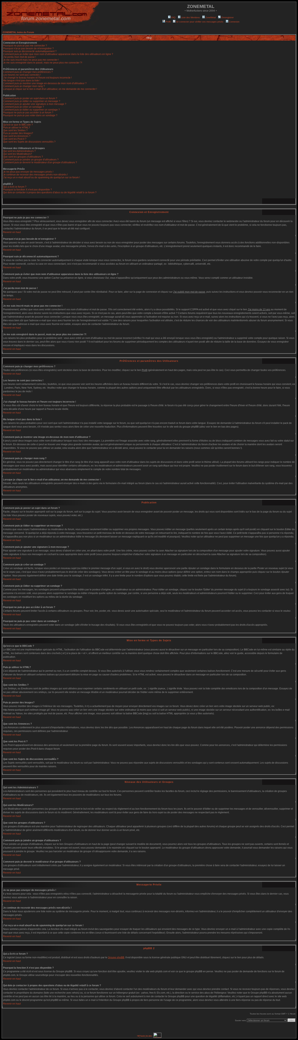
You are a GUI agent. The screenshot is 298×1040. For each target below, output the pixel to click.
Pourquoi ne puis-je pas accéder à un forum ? (28, 112)
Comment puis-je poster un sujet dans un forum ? (30, 98)
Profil (168, 21)
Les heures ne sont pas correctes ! (22, 74)
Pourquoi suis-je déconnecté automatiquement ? (30, 51)
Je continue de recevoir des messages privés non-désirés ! (35, 174)
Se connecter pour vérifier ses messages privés (199, 21)
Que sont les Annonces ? (16, 136)
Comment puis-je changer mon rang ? (24, 86)
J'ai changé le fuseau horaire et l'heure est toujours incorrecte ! (37, 77)
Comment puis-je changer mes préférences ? (28, 72)
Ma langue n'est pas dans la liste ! (21, 80)
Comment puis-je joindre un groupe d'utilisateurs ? (31, 159)
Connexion (234, 21)
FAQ (173, 17)
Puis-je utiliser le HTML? (16, 127)
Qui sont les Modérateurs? (17, 154)
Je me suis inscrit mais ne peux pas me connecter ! (31, 59)
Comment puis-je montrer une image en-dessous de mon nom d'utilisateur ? (45, 83)
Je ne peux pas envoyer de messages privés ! (28, 171)
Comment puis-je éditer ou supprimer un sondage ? (31, 109)
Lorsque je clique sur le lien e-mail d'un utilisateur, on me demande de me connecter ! (50, 89)
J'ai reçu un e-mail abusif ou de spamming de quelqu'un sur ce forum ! (41, 177)
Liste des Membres (190, 17)
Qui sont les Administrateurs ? (19, 151)
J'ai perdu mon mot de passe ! (19, 57)
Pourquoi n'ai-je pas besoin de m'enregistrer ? (28, 48)
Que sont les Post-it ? (14, 139)
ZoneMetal (210, 17)
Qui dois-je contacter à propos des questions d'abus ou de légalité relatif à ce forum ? (49, 192)
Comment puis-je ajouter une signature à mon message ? (34, 104)
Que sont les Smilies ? (15, 130)
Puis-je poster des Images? (18, 133)
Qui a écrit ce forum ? (14, 186)
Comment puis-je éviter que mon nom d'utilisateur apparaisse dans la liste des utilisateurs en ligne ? (58, 54)
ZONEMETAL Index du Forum (18, 32)
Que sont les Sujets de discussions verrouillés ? (29, 141)
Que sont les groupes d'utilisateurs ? (23, 156)
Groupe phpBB (116, 957)
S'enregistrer (227, 17)
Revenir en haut (12, 232)
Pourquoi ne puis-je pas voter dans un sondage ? (30, 115)
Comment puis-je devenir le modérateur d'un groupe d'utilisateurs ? (40, 162)
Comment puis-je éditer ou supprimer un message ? (31, 101)
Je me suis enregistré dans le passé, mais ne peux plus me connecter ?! (42, 62)
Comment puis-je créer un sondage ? (23, 106)
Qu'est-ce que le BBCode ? (18, 124)
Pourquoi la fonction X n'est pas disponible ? (27, 189)
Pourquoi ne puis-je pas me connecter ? (25, 45)
